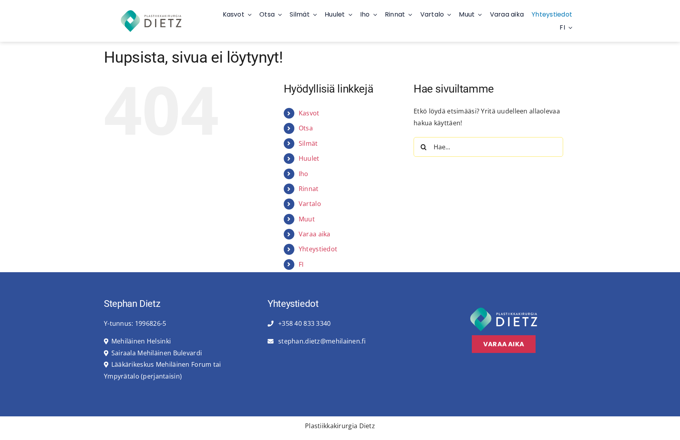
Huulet (309, 158)
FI (301, 264)
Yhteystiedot (318, 249)
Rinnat (309, 188)
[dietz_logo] (151, 13)
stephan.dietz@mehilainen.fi (321, 341)
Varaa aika (315, 234)
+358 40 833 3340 (304, 323)
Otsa (306, 128)
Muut (307, 219)
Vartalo (310, 203)
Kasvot (309, 113)
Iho (304, 173)
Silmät (308, 143)
